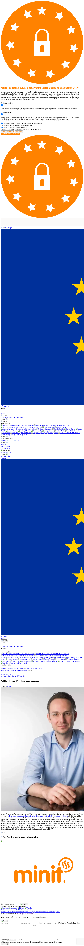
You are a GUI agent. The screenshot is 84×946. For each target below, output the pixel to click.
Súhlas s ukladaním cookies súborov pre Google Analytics (22, 129)
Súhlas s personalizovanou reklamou (15, 127)
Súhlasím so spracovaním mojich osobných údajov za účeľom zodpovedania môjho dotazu (32, 942)
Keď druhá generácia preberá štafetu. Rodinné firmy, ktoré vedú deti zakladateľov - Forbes (38, 816)
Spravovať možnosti (8, 131)
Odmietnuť (19, 131)
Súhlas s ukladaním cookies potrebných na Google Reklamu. (23, 123)
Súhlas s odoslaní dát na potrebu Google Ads (17, 125)
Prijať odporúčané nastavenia (10, 134)
